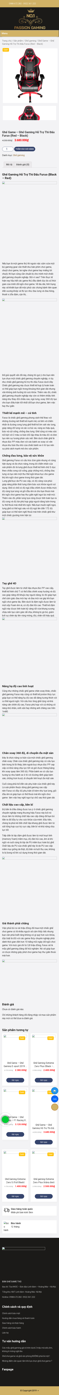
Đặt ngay (15, 1080)
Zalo (55, 1099)
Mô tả (9, 164)
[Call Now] (5, 1119)
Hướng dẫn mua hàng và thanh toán (18, 1318)
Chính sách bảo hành (11, 1328)
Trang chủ (6, 40)
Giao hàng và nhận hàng (13, 1323)
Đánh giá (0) (22, 164)
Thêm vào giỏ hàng (25, 149)
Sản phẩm (18, 40)
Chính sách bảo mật (11, 1313)
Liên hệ (5, 1333)
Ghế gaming (30, 40)
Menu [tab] (5, 33)
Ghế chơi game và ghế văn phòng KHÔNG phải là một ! (26, 1356)
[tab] (9, 165)
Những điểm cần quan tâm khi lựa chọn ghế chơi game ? (27, 1361)
